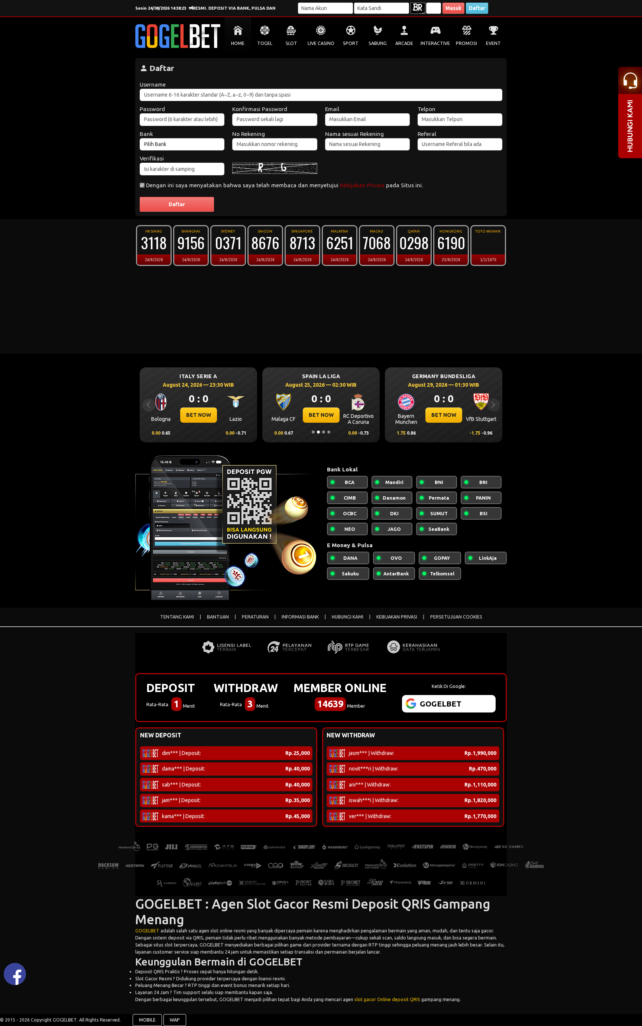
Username (153, 84)
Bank (146, 134)
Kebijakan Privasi (362, 185)
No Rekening (248, 134)
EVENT (493, 43)
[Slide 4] (328, 432)
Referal (427, 134)
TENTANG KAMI (177, 616)
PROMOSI (466, 43)
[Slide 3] (323, 432)
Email (332, 109)
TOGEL (264, 43)
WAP (175, 1019)
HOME (237, 43)
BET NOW (198, 415)
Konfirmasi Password (259, 109)
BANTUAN (218, 616)
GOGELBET (147, 930)
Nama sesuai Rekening (354, 134)
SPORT (351, 43)
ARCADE (404, 43)
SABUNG (378, 43)
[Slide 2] (318, 432)
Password (152, 109)
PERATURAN (255, 616)
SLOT (291, 43)
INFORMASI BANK (300, 616)
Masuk (453, 8)
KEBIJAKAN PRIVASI (396, 616)
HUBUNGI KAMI (347, 616)
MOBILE (147, 1019)
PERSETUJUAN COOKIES (456, 616)
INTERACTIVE (435, 43)
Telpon (426, 109)
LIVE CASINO (321, 43)
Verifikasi (152, 158)
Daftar (477, 8)
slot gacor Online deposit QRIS (387, 999)
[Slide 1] (313, 432)
